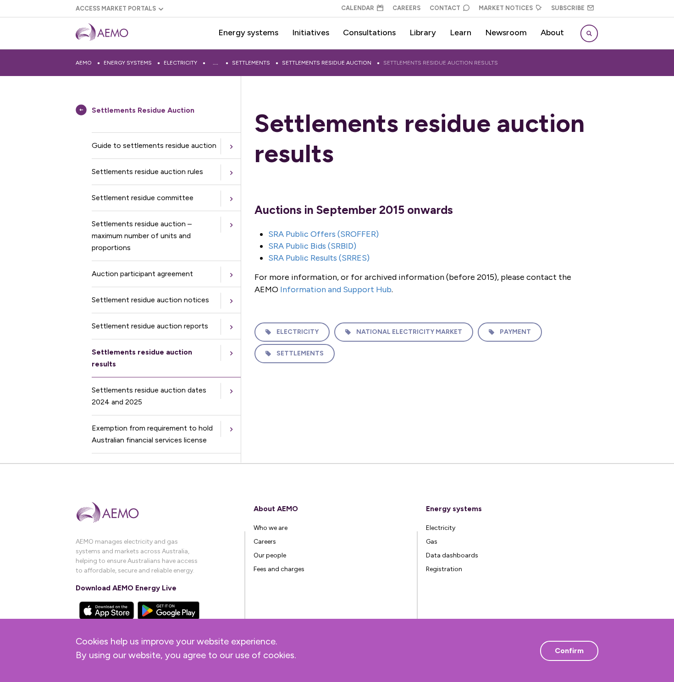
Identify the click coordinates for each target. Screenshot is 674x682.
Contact (445, 8)
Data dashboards (452, 555)
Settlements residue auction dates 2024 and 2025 (149, 396)
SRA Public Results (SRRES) (319, 258)
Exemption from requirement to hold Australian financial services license (152, 434)
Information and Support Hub (336, 289)
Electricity (180, 63)
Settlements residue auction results (440, 63)
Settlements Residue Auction (326, 63)
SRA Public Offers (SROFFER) (323, 234)
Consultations (369, 32)
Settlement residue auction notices (150, 299)
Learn (460, 32)
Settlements (251, 63)
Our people (270, 555)
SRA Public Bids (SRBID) (312, 246)
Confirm (569, 650)
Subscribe (568, 8)
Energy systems (248, 32)
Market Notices (506, 8)
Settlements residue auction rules (147, 171)
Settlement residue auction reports (150, 326)
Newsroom (506, 32)
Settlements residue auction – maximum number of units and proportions (142, 235)
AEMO (84, 63)
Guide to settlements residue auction (154, 145)
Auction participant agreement (142, 273)
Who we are (270, 528)
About (552, 32)
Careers (406, 8)
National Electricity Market (409, 332)
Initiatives (310, 32)
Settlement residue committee (142, 197)
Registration (444, 569)
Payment (515, 332)
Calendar (357, 8)
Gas (431, 542)
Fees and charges (279, 569)
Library (422, 32)
